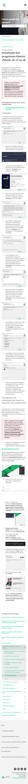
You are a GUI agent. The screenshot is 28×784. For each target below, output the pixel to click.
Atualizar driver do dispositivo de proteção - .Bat (13, 637)
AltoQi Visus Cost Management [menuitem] (12, 712)
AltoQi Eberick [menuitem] (7, 696)
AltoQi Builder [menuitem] (6, 699)
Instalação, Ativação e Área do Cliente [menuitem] (11, 647)
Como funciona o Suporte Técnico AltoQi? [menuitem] (13, 742)
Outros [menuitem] (6, 679)
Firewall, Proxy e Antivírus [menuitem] (11, 656)
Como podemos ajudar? (10, 21)
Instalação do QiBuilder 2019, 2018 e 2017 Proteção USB (12, 632)
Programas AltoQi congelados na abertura (13, 617)
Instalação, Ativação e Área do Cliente (13, 40)
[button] (25, 646)
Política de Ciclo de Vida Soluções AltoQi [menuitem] (13, 757)
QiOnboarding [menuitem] (7, 643)
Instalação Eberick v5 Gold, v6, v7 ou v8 (15, 108)
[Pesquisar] (24, 26)
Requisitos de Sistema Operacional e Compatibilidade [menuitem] (14, 652)
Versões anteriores (7, 47)
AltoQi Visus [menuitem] (6, 703)
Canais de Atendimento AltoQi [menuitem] (10, 736)
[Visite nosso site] (22, 769)
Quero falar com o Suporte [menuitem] (10, 682)
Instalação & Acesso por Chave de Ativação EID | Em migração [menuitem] (14, 671)
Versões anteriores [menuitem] (10, 675)
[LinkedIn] (25, 769)
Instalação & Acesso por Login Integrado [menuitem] (13, 663)
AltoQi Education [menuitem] (7, 685)
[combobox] (12, 26)
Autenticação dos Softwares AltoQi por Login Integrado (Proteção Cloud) (13, 621)
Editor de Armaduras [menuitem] (9, 706)
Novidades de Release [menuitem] (9, 688)
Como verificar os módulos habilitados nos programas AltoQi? (13, 627)
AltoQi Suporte (6, 36)
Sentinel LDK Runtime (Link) (10, 449)
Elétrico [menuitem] (5, 709)
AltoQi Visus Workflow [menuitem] (9, 715)
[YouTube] (18, 769)
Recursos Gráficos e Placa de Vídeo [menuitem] (14, 659)
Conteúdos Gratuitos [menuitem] (7, 731)
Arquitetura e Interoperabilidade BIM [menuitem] (12, 692)
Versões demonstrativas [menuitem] (11, 667)
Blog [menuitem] (2, 725)
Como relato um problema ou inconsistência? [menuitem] (10, 749)
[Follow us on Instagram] (15, 769)
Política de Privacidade (19, 778)
